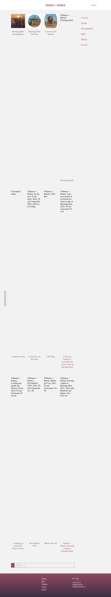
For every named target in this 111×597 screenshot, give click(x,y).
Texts (44, 587)
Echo (44, 589)
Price (84, 39)
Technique (87, 28)
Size (83, 34)
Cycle (84, 18)
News (44, 579)
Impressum (78, 585)
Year (84, 23)
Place (84, 45)
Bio (43, 581)
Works (44, 584)
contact (77, 582)
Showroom (5, 298)
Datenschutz (79, 587)
